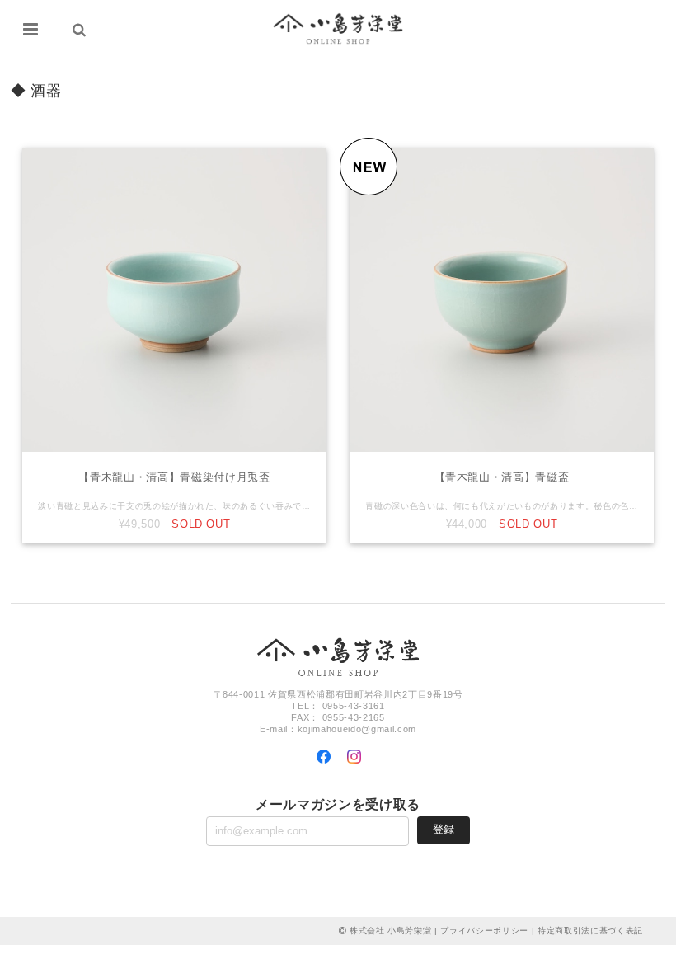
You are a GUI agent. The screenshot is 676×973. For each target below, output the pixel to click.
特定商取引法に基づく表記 (590, 930)
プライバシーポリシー (484, 930)
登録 (443, 829)
